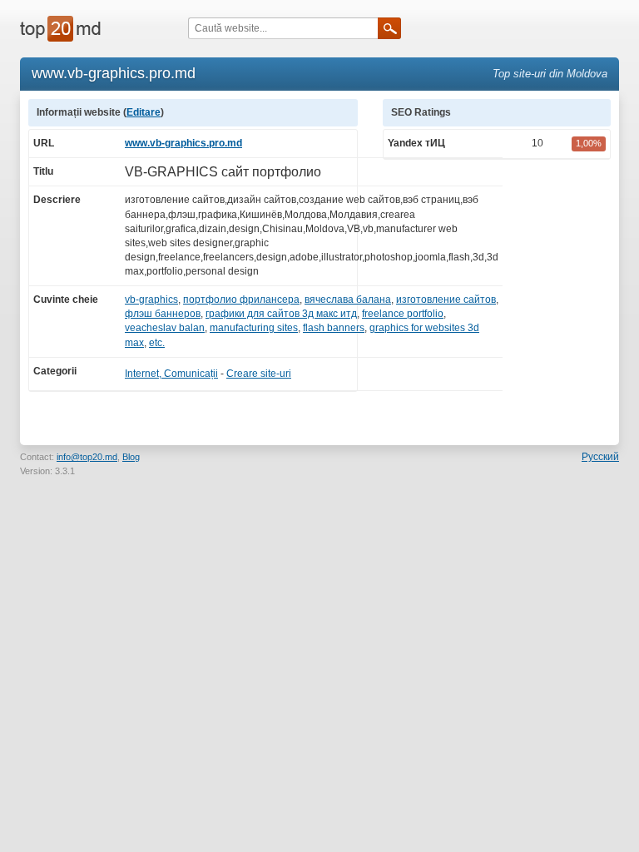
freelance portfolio (402, 314)
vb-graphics (151, 299)
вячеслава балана (348, 299)
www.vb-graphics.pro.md (183, 143)
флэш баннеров (163, 314)
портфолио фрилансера (241, 299)
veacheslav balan (165, 328)
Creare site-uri (258, 373)
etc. (157, 343)
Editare (143, 112)
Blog (131, 457)
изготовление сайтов (446, 299)
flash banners (333, 328)
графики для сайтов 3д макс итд (281, 314)
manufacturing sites (254, 328)
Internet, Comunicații (171, 373)
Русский (600, 457)
